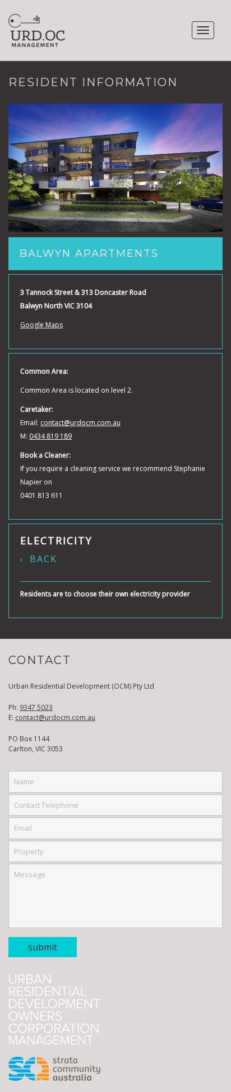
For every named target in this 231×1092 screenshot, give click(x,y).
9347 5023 (36, 707)
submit (42, 947)
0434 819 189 (50, 436)
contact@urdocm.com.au (80, 422)
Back (43, 558)
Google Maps (41, 325)
